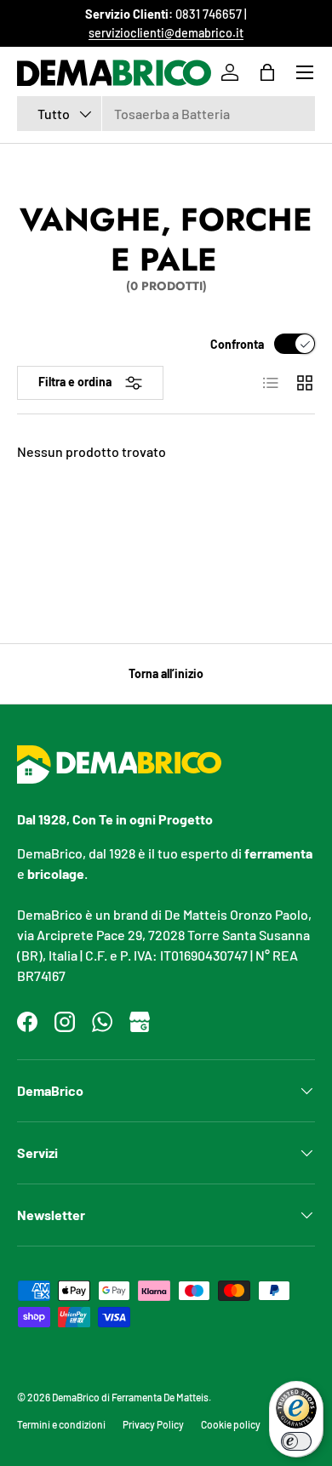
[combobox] (166, 113)
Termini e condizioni (61, 1424)
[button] (267, 72)
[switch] (296, 1441)
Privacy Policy (153, 1424)
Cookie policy (230, 1424)
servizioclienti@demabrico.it (166, 33)
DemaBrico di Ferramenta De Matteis (130, 1397)
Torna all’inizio (166, 673)
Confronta (237, 344)
